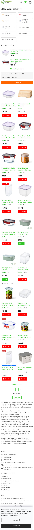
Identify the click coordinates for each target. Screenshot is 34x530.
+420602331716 (7, 457)
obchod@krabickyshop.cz (10, 455)
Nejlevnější (14, 74)
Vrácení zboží (4, 485)
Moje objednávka (5, 490)
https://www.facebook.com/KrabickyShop (14, 462)
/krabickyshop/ (7, 465)
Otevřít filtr (17, 82)
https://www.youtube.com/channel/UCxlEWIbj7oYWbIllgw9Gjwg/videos (18, 468)
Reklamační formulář (6, 483)
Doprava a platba (5, 488)
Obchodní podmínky (6, 479)
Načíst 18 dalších (17, 384)
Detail (21, 243)
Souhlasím (16, 526)
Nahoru (17, 397)
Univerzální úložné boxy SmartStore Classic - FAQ (13, 498)
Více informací (14, 516)
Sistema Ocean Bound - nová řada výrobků (12, 503)
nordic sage (21, 248)
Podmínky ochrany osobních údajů (10, 481)
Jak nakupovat (4, 476)
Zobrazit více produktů (16, 69)
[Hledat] (21, 2)
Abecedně (14, 77)
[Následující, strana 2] (17, 389)
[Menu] (30, 2)
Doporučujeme (5, 74)
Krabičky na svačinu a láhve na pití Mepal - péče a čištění (15, 501)
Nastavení (16, 520)
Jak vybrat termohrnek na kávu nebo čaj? (11, 506)
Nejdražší (21, 74)
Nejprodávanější (6, 77)
